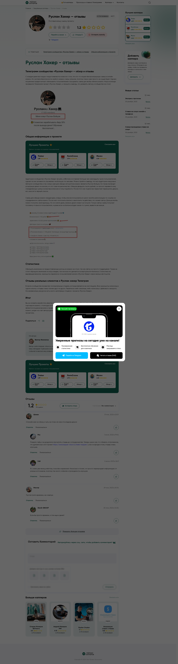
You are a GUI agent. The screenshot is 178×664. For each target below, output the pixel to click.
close (119, 308)
